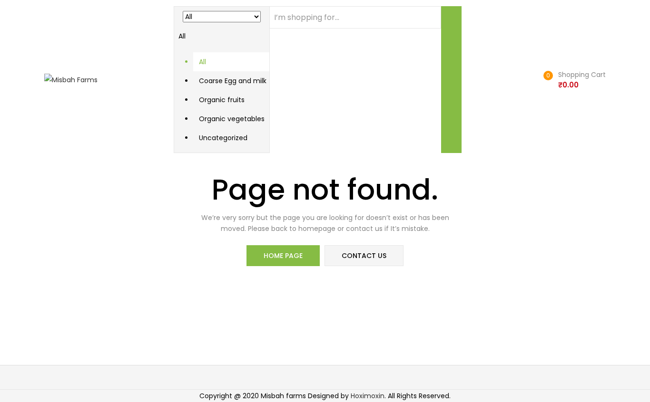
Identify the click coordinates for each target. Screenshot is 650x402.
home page (283, 255)
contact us (364, 255)
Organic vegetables (232, 119)
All (202, 62)
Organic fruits (222, 100)
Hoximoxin (367, 396)
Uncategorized (223, 138)
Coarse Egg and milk (232, 81)
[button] (221, 77)
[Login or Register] (528, 80)
